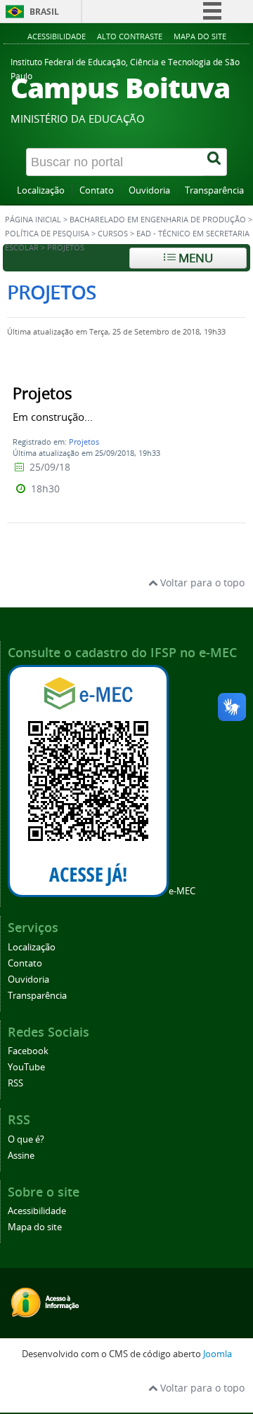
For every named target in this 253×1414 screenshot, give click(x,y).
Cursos (113, 233)
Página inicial (33, 219)
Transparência (214, 190)
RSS (15, 1083)
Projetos (84, 441)
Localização (41, 190)
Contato (96, 190)
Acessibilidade (56, 36)
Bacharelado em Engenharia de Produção (158, 219)
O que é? (26, 1139)
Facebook (28, 1051)
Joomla (217, 1354)
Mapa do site (200, 36)
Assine (21, 1156)
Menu (194, 258)
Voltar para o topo (201, 582)
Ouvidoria (149, 190)
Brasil (44, 12)
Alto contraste (129, 36)
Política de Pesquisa (47, 233)
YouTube (26, 1067)
